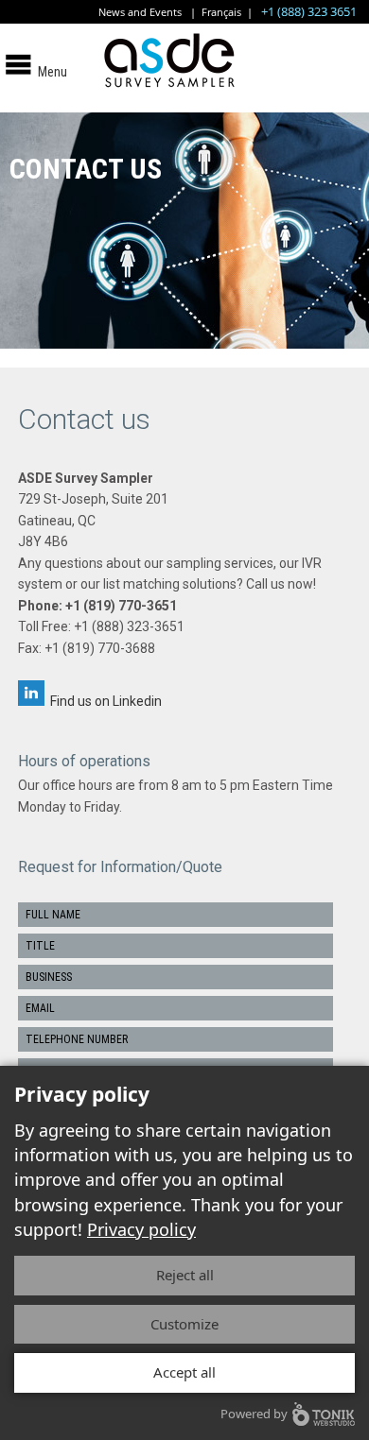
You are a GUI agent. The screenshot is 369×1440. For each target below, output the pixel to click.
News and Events (140, 12)
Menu (52, 71)
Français (221, 12)
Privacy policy (141, 1229)
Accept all (184, 1372)
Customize (184, 1323)
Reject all (185, 1274)
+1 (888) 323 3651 (309, 12)
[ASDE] (185, 90)
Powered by (254, 1413)
